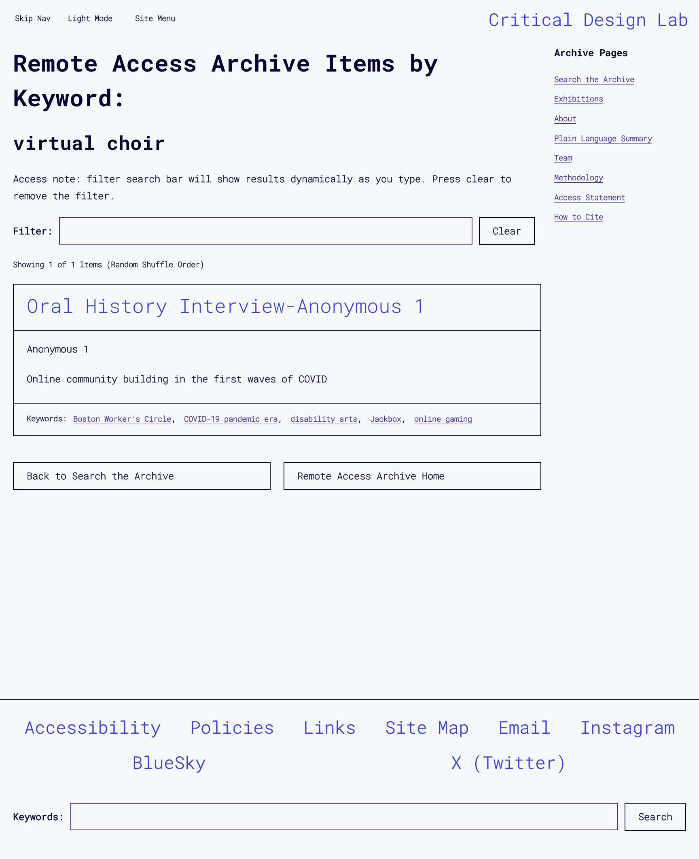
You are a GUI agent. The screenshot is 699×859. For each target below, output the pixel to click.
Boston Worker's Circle (122, 419)
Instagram (627, 727)
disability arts (323, 419)
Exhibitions (578, 99)
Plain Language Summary (603, 138)
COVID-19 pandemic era (230, 419)
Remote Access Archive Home (371, 475)
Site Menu (155, 18)
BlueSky (169, 762)
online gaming (443, 419)
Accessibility (92, 727)
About (565, 118)
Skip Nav (33, 18)
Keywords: (38, 816)
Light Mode (90, 18)
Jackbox (385, 419)
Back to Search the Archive (100, 475)
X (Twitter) (509, 762)
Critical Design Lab (588, 19)
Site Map (427, 727)
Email (524, 727)
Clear (507, 230)
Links (329, 727)
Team (563, 158)
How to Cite (578, 216)
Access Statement (589, 197)
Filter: (33, 230)
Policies (232, 727)
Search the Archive (594, 79)
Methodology (578, 177)
